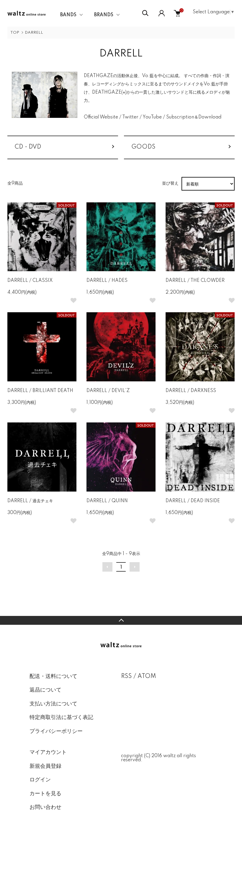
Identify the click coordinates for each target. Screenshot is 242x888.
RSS (126, 676)
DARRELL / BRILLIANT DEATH (40, 390)
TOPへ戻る (121, 620)
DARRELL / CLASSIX (30, 280)
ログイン (40, 780)
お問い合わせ (45, 807)
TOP (14, 33)
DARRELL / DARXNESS (191, 390)
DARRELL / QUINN (107, 501)
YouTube (152, 117)
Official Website (101, 117)
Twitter (130, 117)
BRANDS (103, 15)
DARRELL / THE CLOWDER (195, 280)
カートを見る (45, 794)
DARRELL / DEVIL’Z (108, 390)
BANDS (68, 15)
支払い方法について (53, 704)
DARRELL (34, 33)
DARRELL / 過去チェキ (30, 501)
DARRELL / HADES (106, 280)
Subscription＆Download (193, 117)
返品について (45, 690)
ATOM (147, 676)
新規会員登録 (45, 766)
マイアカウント (48, 752)
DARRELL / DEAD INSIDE (193, 501)
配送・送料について (53, 676)
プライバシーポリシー (56, 731)
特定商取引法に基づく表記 (61, 718)
